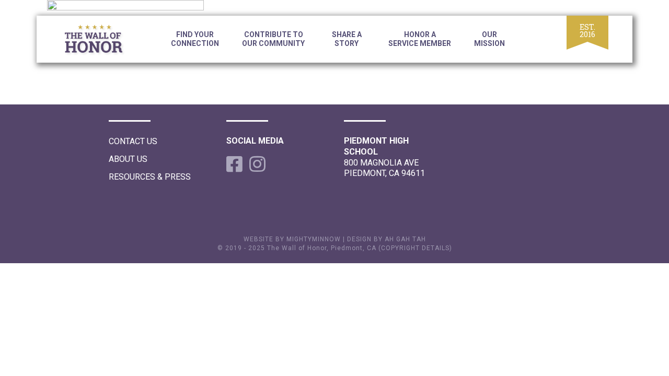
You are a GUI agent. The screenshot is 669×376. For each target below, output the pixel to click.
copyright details (415, 248)
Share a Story (347, 39)
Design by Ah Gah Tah (386, 239)
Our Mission (489, 39)
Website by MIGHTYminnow (292, 239)
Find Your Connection (195, 39)
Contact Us (133, 141)
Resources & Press (150, 177)
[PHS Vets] (101, 41)
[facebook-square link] (232, 164)
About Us (128, 159)
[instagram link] (255, 164)
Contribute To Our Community (273, 39)
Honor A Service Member (419, 39)
